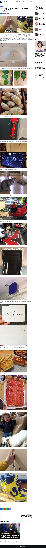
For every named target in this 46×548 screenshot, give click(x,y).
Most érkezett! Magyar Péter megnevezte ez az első (8, 541)
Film (31, 1)
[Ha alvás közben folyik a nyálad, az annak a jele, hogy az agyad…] (37, 24)
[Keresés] (45, 1)
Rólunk (35, 1)
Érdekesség (28, 1)
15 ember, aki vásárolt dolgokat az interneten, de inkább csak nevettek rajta (26, 516)
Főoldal (17, 1)
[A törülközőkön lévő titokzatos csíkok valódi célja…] (37, 29)
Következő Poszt (29, 514)
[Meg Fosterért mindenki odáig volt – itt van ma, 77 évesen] (37, 34)
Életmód (20, 1)
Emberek (24, 1)
